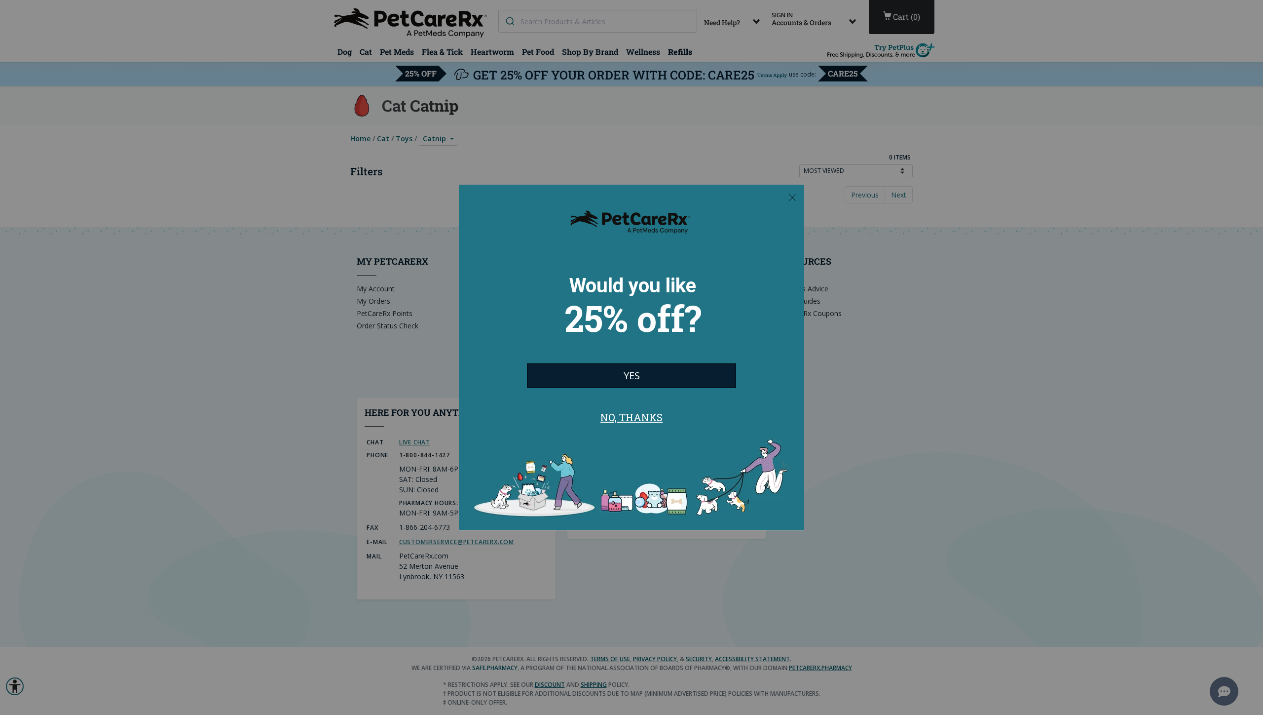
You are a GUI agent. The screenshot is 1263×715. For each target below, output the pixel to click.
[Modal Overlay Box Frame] (631, 357)
